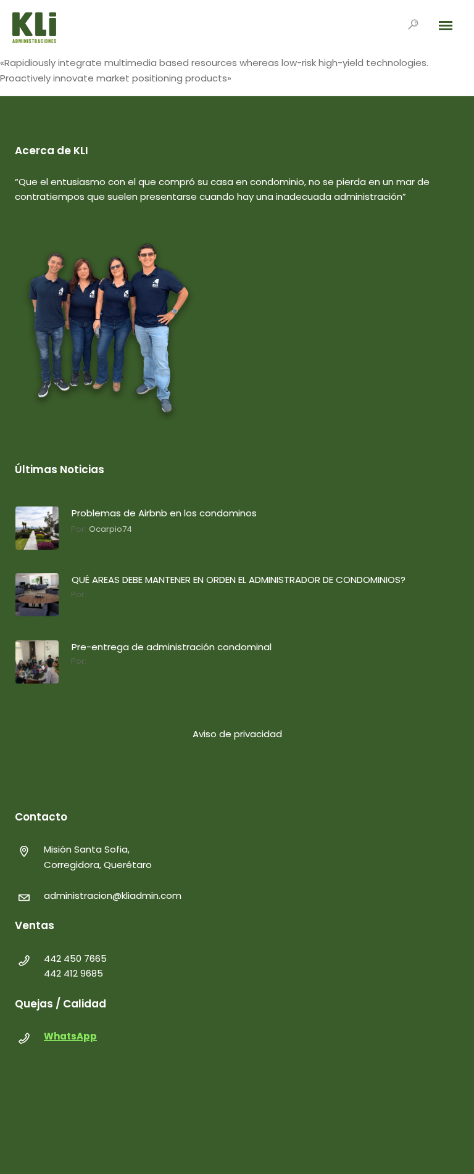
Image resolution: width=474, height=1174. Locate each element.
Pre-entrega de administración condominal (172, 646)
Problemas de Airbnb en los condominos (164, 512)
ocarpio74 (110, 529)
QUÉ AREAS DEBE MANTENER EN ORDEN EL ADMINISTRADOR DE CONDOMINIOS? (238, 579)
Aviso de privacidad (237, 733)
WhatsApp (70, 1036)
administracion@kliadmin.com (112, 895)
